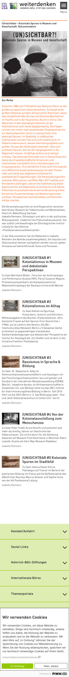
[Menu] (63, 5)
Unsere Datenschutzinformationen (20, 657)
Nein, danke (51, 666)
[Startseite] (28, 5)
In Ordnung (17, 666)
